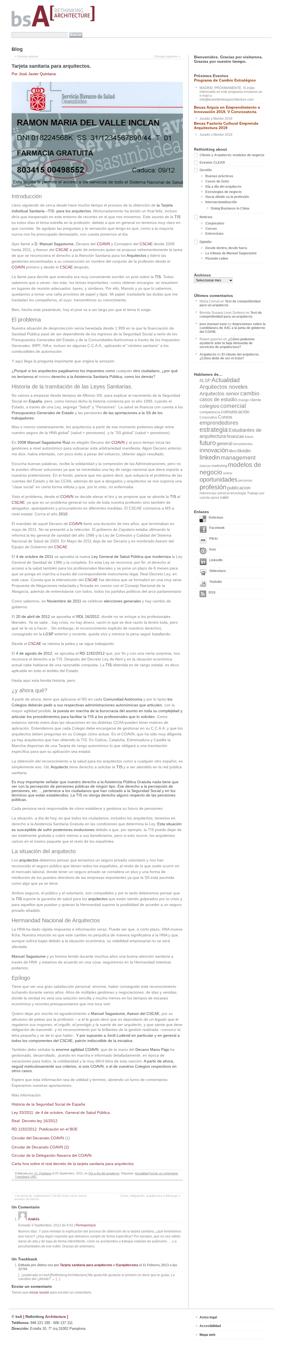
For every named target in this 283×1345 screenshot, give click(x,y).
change (243, 400)
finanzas (235, 436)
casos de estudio (218, 399)
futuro (208, 442)
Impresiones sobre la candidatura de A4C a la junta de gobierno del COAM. (233, 328)
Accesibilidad (210, 1326)
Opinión (205, 242)
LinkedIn (215, 560)
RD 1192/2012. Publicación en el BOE (45, 1129)
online (227, 473)
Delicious (216, 517)
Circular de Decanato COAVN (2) (40, 1147)
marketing (219, 466)
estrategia (214, 429)
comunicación (235, 411)
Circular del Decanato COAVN (38, 1138)
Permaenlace (86, 1225)
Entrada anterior (26, 56)
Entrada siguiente (167, 56)
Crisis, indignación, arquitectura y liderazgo (150, 1195)
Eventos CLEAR (212, 162)
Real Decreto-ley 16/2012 (34, 1121)
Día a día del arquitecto (103, 1173)
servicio (223, 493)
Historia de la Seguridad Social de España (48, 1104)
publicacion (238, 487)
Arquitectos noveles (224, 387)
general (224, 443)
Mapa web (207, 1335)
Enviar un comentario (164, 1173)
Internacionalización (221, 202)
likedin (244, 450)
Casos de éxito (217, 181)
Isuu (212, 549)
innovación (214, 450)
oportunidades (218, 479)
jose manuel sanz (213, 324)
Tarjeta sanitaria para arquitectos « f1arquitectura (99, 1265)
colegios (209, 406)
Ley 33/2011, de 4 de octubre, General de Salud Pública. (61, 1112)
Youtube (215, 582)
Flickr (213, 538)
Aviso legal (208, 1317)
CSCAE (146, 244)
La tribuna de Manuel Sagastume (231, 253)
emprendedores (219, 423)
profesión (213, 487)
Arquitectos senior (219, 393)
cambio (250, 393)
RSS (212, 592)
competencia (210, 412)
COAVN (103, 244)
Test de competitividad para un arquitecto (231, 314)
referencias (208, 493)
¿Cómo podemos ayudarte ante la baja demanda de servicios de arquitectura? (227, 343)
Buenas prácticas (219, 176)
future (249, 437)
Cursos (211, 229)
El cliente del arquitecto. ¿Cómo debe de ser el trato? (229, 356)
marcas (205, 466)
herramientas (243, 444)
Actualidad (142, 1173)
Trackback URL (25, 1176)
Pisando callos (216, 258)
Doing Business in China (230, 208)
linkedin (210, 457)
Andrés (34, 1219)
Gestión (206, 170)
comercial (233, 406)
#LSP (205, 380)
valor (224, 497)
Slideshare (217, 571)
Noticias (206, 217)
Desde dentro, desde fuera (226, 248)
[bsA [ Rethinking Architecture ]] (53, 25)
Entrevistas (214, 234)
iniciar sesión (39, 1292)
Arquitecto (208, 354)
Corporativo (214, 223)
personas (245, 480)
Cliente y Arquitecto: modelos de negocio (232, 155)
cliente (255, 400)
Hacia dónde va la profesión (227, 197)
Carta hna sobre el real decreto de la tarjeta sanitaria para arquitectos (73, 1163)
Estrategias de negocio (223, 192)
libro (233, 450)
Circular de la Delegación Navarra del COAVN (51, 1155)
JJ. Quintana (42, 1173)
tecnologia (238, 493)
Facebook (217, 528)
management (238, 457)
